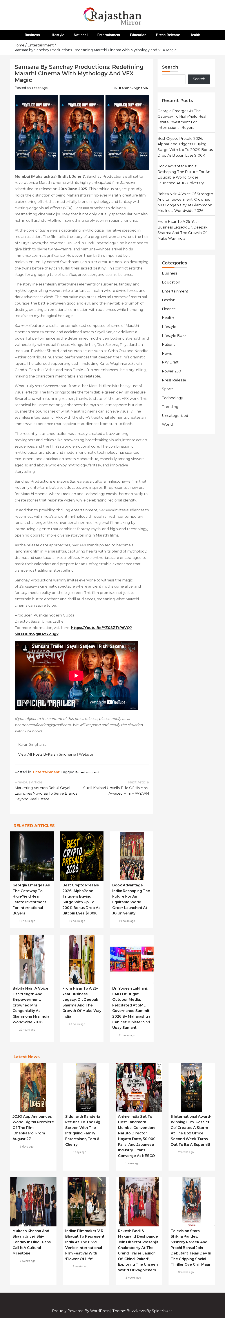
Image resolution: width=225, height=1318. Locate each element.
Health (195, 35)
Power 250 (171, 371)
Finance (169, 309)
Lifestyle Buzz (174, 336)
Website (86, 754)
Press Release (168, 35)
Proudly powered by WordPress (81, 1311)
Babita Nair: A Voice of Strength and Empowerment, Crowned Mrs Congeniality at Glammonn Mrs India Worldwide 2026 (31, 1005)
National (81, 35)
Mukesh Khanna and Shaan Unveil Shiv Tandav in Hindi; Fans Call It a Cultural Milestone (32, 1242)
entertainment (87, 772)
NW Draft (170, 362)
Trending (170, 407)
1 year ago (40, 88)
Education (138, 35)
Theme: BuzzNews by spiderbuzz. (142, 1311)
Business (32, 35)
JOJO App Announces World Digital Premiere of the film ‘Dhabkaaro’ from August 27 (33, 1127)
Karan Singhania (133, 88)
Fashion (168, 300)
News (167, 353)
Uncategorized (175, 416)
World (167, 424)
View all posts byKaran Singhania (47, 754)
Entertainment (108, 35)
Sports (167, 389)
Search (170, 67)
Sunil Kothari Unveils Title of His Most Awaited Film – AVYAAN (116, 787)
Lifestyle (57, 35)
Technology (172, 398)
